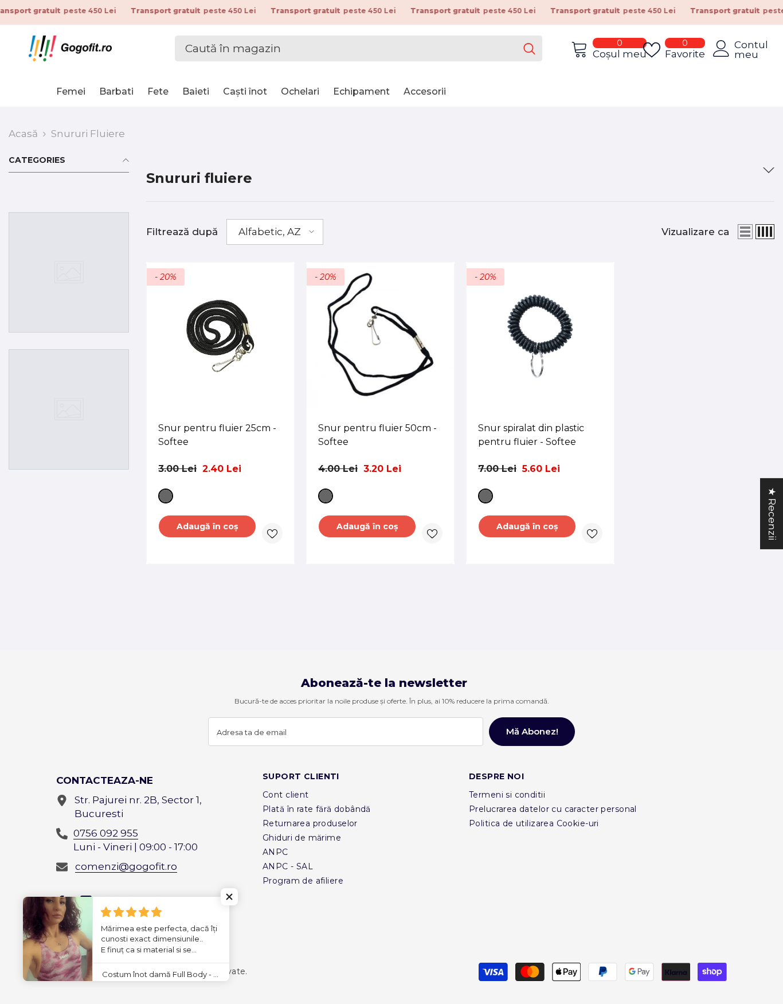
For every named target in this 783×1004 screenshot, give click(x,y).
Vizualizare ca (695, 231)
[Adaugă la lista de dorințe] (272, 533)
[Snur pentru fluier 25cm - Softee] (220, 336)
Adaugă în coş (207, 526)
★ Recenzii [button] (772, 513)
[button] (274, 232)
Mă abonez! (532, 731)
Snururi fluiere (88, 133)
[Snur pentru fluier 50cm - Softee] (380, 336)
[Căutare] (358, 48)
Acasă (23, 133)
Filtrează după (182, 231)
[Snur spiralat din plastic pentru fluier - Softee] (540, 336)
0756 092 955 (105, 833)
